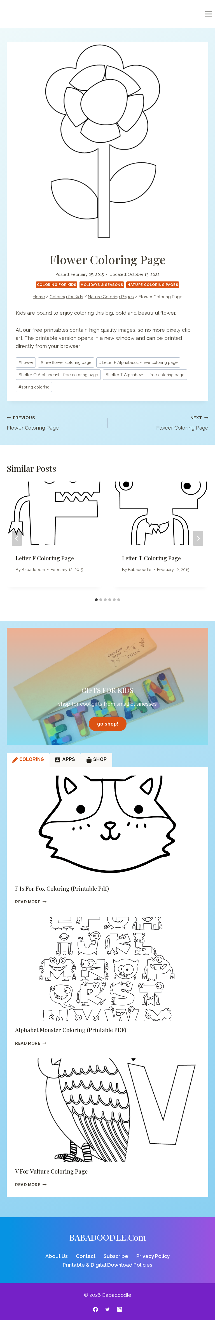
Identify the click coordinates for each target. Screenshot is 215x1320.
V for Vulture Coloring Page (51, 1171)
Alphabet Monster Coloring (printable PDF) (70, 1030)
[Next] (198, 538)
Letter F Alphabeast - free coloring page (138, 362)
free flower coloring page (66, 362)
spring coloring (34, 387)
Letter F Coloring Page (45, 558)
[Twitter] (107, 1309)
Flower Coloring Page (33, 423)
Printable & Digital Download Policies (107, 1265)
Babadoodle (33, 569)
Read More (30, 901)
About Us (56, 1256)
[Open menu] (208, 14)
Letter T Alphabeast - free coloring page (145, 374)
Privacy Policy (153, 1256)
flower (25, 362)
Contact (85, 1256)
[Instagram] (119, 1309)
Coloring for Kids (56, 285)
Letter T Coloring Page (151, 558)
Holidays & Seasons (102, 285)
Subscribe (116, 1256)
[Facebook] (95, 1309)
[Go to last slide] (17, 538)
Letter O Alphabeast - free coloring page (58, 374)
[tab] (96, 599)
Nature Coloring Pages (152, 285)
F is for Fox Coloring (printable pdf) (62, 888)
